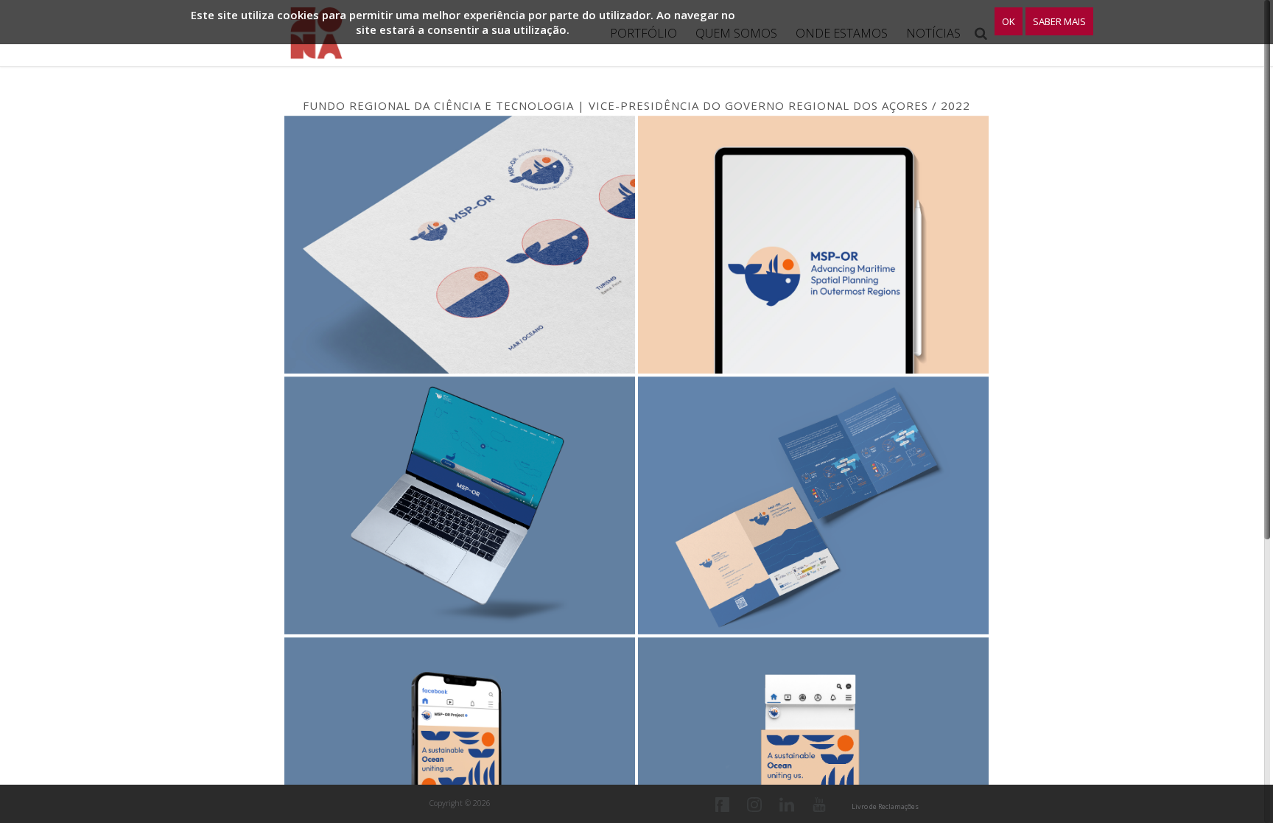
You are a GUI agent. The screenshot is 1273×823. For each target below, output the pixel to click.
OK (1008, 21)
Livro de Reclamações (885, 806)
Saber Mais (1059, 21)
